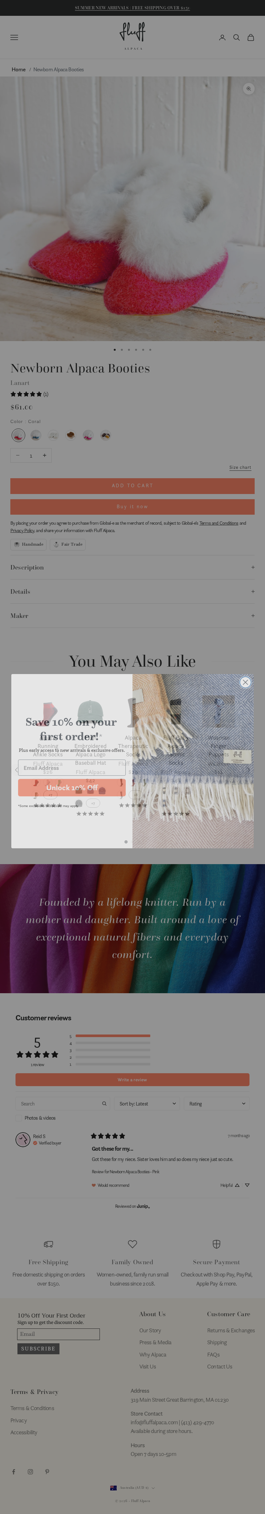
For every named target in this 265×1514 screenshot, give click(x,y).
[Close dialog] (245, 678)
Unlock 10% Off (72, 783)
